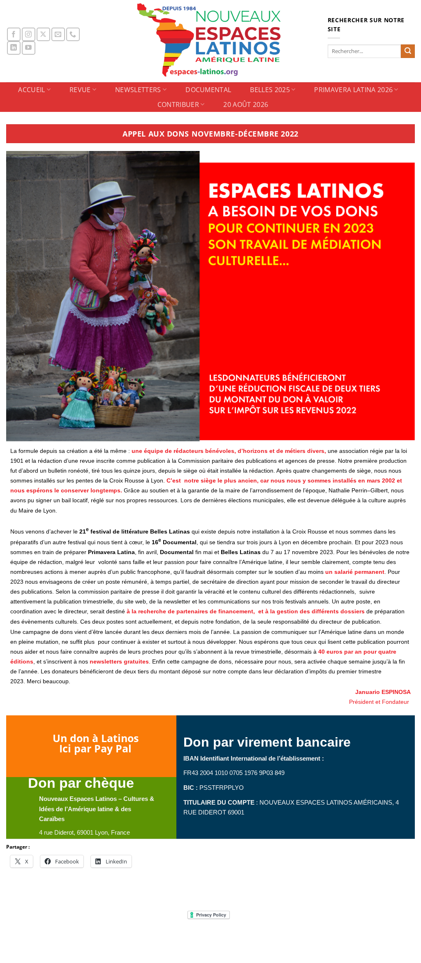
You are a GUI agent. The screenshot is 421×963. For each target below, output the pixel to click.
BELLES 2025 (270, 89)
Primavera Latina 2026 (353, 89)
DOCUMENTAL (208, 89)
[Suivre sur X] (43, 34)
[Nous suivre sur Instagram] (28, 34)
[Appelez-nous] (73, 34)
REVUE (80, 89)
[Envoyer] (408, 51)
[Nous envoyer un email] (58, 34)
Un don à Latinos (96, 738)
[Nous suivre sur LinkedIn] (14, 48)
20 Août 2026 (245, 104)
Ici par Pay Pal (95, 748)
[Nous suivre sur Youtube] (28, 48)
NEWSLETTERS (138, 89)
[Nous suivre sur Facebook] (14, 34)
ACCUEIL (31, 89)
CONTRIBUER (178, 104)
